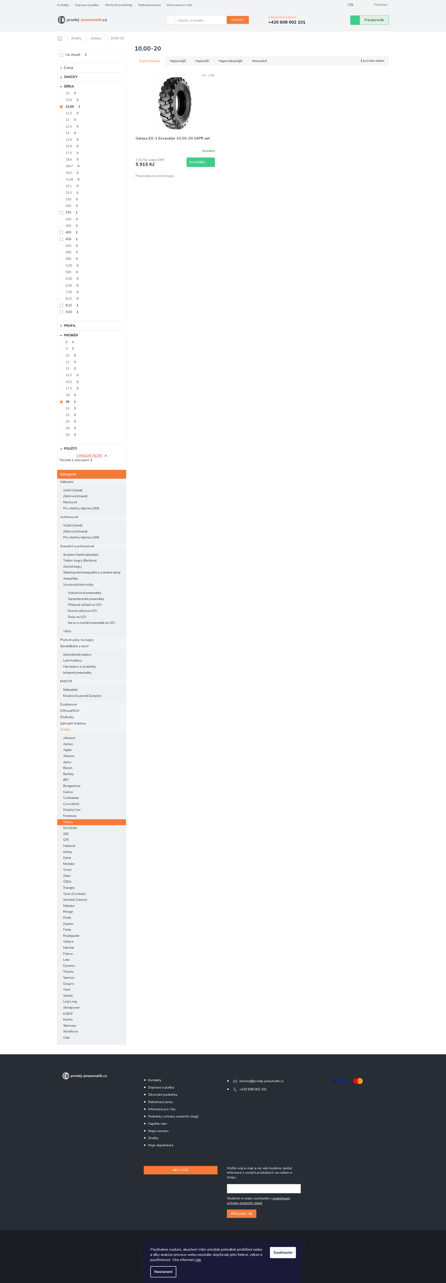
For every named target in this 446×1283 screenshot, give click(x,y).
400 (72, 232)
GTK (66, 840)
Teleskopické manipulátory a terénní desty (92, 572)
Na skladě (76, 54)
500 (72, 272)
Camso (68, 792)
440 (72, 245)
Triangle (68, 888)
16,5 (72, 382)
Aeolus (68, 744)
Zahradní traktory (73, 723)
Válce (67, 631)
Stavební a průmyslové (77, 546)
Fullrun (68, 954)
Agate (67, 750)
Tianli (66, 990)
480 (72, 259)
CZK (350, 5)
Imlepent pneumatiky (77, 673)
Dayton (68, 924)
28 (71, 428)
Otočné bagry (72, 567)
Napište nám (157, 1123)
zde (198, 1259)
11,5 (72, 113)
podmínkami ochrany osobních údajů (258, 1200)
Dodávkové (68, 704)
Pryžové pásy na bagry (77, 640)
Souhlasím (282, 1252)
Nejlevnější (178, 61)
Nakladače (70, 690)
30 (71, 435)
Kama (67, 858)
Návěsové (70, 502)
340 (72, 219)
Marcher (68, 948)
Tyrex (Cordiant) (74, 894)
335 (72, 212)
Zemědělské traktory (77, 655)
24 (71, 408)
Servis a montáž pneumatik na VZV (91, 623)
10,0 (72, 100)
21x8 (72, 179)
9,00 (72, 312)
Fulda (67, 930)
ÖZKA (67, 882)
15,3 (72, 375)
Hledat (238, 20)
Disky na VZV (77, 617)
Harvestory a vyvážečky (79, 667)
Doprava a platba (87, 5)
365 (72, 226)
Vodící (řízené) (72, 490)
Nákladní (66, 482)
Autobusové (69, 517)
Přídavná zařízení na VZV (85, 605)
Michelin (68, 864)
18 (71, 395)
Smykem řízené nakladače (80, 555)
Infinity (67, 852)
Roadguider (71, 936)
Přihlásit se (242, 1214)
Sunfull (68, 996)
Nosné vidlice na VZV (82, 611)
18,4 (72, 159)
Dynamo (69, 966)
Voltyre (68, 942)
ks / (180, 1170)
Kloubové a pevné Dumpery (82, 696)
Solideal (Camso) (75, 900)
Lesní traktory (72, 660)
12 (71, 120)
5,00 (72, 265)
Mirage (68, 912)
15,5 (72, 139)
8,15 (72, 298)
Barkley (68, 774)
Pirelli (67, 918)
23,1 (72, 186)
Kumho (68, 1020)
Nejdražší (202, 61)
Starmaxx (69, 1026)
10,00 (73, 106)
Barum (67, 768)
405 (72, 239)
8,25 (72, 305)
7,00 (72, 292)
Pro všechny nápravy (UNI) (81, 508)
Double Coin (72, 810)
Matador (69, 906)
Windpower (71, 1008)
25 (71, 415)
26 (71, 421)
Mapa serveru (158, 1131)
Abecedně (259, 61)
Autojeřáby (70, 579)
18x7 (72, 166)
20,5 (72, 173)
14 (71, 133)
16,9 (72, 146)
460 (72, 252)
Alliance (68, 756)
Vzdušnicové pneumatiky (84, 593)
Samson (68, 978)
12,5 (72, 126)
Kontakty (63, 5)
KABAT (68, 1014)
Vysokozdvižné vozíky (78, 585)
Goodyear (70, 828)
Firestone (69, 816)
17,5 (72, 153)
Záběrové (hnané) (75, 496)
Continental (71, 798)
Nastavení (163, 1271)
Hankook (69, 846)
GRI (65, 834)
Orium (67, 870)
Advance (69, 738)
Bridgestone (71, 786)
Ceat (66, 1038)
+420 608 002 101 (253, 1089)
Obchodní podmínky (119, 5)
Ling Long (70, 1002)
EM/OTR (66, 681)
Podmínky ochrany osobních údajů (173, 1116)
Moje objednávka (160, 1145)
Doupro (68, 984)
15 (71, 368)
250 (72, 199)
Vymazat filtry (89, 455)
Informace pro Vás (179, 5)
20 (71, 402)
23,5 (72, 193)
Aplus (67, 762)
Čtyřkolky (67, 717)
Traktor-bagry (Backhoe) (80, 561)
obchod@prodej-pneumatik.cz (261, 1081)
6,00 (72, 278)
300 (72, 206)
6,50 (72, 285)
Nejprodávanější (230, 61)
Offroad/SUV (70, 711)
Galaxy (68, 822)
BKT (66, 780)
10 (71, 93)
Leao (66, 960)
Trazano (68, 972)
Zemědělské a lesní (74, 646)
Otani (66, 876)
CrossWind (71, 804)
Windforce (70, 1031)
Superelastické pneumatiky (86, 599)
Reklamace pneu (149, 5)
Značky (65, 729)
